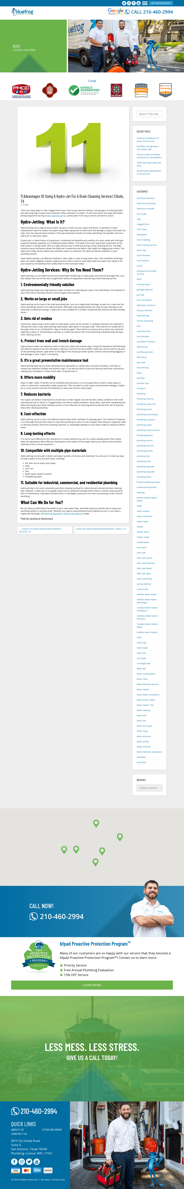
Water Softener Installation (149, 752)
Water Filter (142, 679)
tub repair (141, 658)
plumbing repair (144, 425)
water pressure (144, 736)
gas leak (140, 294)
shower (140, 526)
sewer (139, 506)
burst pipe (142, 213)
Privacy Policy (58, 1179)
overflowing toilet (145, 352)
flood (139, 279)
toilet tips (141, 653)
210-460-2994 (158, 12)
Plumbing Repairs (145, 435)
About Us (17, 1129)
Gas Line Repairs (144, 300)
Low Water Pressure (146, 341)
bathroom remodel (145, 208)
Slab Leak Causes (144, 558)
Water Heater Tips (145, 705)
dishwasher (142, 234)
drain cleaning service (147, 245)
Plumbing (141, 393)
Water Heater (143, 689)
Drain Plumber (143, 255)
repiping (141, 492)
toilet (139, 637)
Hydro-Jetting (143, 315)
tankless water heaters (147, 632)
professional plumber (147, 487)
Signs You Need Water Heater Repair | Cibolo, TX (101, 530)
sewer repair (142, 521)
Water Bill (141, 668)
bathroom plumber (146, 198)
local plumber (143, 336)
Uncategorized (143, 663)
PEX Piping (141, 357)
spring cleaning (144, 584)
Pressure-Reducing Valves (148, 482)
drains (139, 265)
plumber (141, 378)
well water (141, 757)
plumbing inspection (146, 404)
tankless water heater (147, 594)
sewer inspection (144, 516)
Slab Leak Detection (146, 563)
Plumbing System (145, 451)
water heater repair (146, 700)
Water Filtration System (148, 684)
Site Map (45, 1179)
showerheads (143, 542)
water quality (143, 741)
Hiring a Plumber (144, 310)
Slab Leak (141, 552)
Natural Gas (142, 347)
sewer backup (143, 511)
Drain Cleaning (143, 239)
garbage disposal (145, 289)
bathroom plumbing (146, 203)
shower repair (143, 537)
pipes (139, 373)
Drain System (143, 260)
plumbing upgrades (146, 471)
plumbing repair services (148, 430)
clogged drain (143, 224)
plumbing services (145, 445)
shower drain (143, 532)
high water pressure (146, 305)
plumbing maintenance (147, 414)
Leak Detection (144, 331)
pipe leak (141, 362)
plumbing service (145, 440)
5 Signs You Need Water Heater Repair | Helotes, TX (40, 530)
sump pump (142, 589)
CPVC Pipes (142, 229)
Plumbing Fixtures (145, 399)
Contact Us (19, 1133)
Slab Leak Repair (144, 568)
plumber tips (143, 383)
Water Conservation (146, 674)
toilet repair (142, 648)
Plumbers (141, 388)
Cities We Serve (52, 1129)
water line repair (144, 726)
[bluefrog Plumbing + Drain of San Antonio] (22, 12)
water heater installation (148, 694)
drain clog (141, 250)
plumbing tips (143, 456)
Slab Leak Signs (144, 573)
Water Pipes (142, 731)
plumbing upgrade (145, 466)
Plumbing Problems (146, 419)
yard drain (141, 762)
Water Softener (144, 746)
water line (141, 720)
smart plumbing (144, 578)
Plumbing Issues (144, 409)
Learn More (92, 985)
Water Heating (143, 710)
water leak (141, 715)
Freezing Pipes (143, 284)
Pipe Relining (143, 367)
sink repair (142, 547)
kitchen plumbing (145, 320)
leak (138, 326)
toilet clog (141, 642)
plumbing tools (144, 461)
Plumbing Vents (144, 477)
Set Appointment (161, 3)
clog (139, 219)
